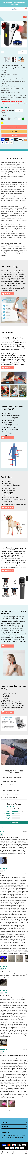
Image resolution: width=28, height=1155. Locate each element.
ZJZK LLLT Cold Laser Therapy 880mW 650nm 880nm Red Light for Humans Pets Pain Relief (13, 68)
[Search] (5, 9)
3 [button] (14, 1111)
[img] (3, 832)
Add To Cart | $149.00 (14, 127)
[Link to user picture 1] (3, 860)
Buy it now (14, 131)
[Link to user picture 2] (11, 958)
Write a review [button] (14, 822)
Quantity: (11, 110)
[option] (14, 34)
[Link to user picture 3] (19, 958)
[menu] (2, 9)
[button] (4, 107)
